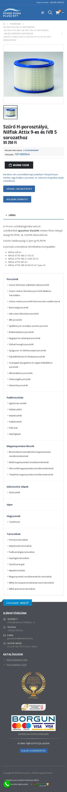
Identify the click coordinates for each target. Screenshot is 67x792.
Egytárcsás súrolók (18, 403)
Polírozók (13, 427)
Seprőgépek (15, 433)
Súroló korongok (17, 564)
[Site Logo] (12, 12)
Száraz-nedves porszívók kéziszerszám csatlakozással (34, 301)
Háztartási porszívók (18, 385)
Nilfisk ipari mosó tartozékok (22, 588)
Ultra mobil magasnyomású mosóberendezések (31, 468)
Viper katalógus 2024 (17, 664)
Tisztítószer (14, 521)
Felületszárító (15, 409)
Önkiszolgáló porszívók (20, 379)
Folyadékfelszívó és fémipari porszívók (27, 356)
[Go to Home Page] (4, 24)
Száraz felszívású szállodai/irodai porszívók (29, 284)
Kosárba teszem (21, 165)
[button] (43, 12)
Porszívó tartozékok (18, 539)
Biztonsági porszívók (18, 307)
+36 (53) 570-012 (57, 2)
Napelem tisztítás (17, 570)
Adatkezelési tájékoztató (17, 784)
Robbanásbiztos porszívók (21, 332)
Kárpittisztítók (15, 415)
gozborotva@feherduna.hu (20, 638)
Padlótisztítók (15, 421)
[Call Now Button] (7, 784)
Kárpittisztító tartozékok (20, 545)
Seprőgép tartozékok (19, 558)
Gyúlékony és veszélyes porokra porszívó (28, 325)
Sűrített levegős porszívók (21, 344)
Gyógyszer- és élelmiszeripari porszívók (27, 350)
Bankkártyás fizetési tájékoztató (33, 733)
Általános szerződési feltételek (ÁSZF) (22, 780)
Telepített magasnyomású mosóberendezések (31, 474)
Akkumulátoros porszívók (21, 373)
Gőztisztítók (14, 492)
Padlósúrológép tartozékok (21, 552)
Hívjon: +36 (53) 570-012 (19, 188)
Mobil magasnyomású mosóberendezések (29, 462)
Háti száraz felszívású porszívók (24, 313)
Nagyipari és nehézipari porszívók (24, 338)
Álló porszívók (15, 319)
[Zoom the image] (33, 717)
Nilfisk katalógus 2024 (17, 659)
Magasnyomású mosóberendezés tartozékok (30, 576)
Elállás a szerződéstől (33, 750)
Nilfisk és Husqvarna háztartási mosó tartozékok (31, 582)
